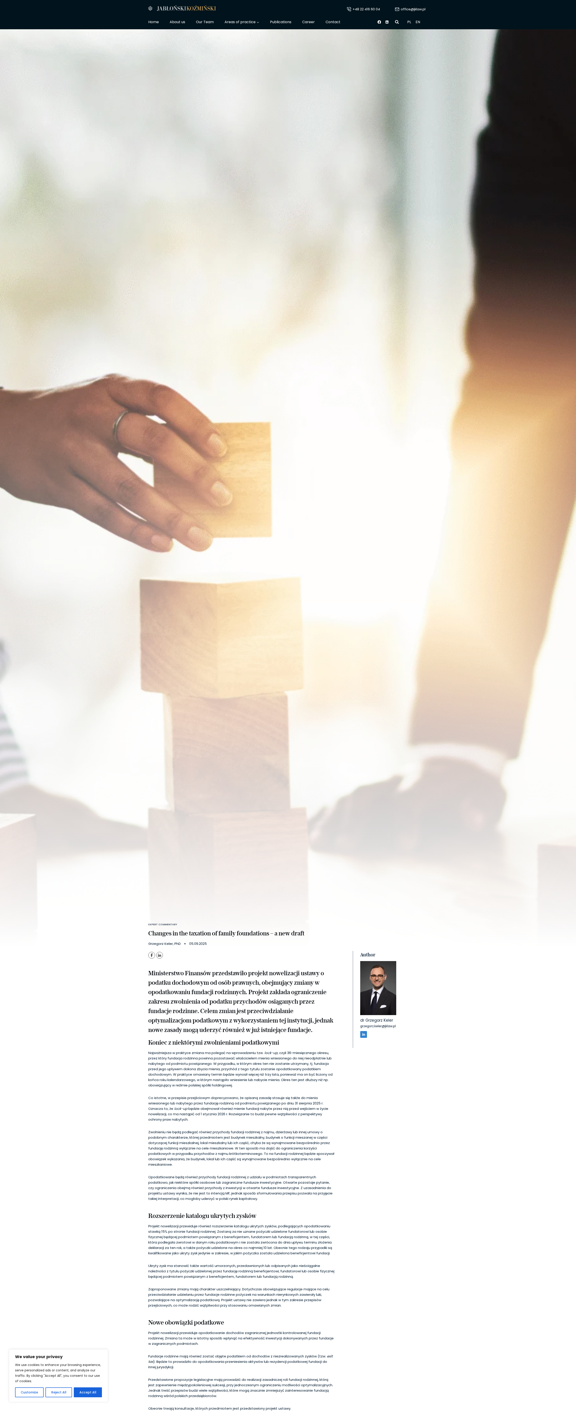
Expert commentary (162, 924)
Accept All (87, 1392)
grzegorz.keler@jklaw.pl (378, 1026)
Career (308, 22)
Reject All (58, 1392)
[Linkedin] (387, 22)
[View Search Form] (397, 22)
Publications (280, 22)
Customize (29, 1392)
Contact (333, 22)
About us (177, 22)
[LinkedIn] (159, 955)
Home (153, 22)
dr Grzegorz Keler (376, 1020)
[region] (58, 1375)
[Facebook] (379, 22)
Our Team (205, 22)
